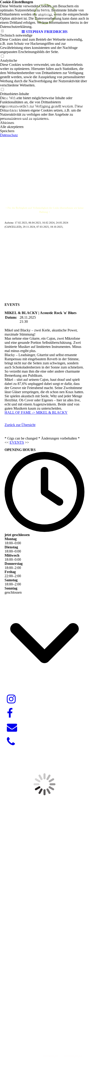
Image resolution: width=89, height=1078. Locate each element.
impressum (50, 1055)
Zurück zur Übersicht (20, 425)
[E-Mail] (12, 727)
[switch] (2, 56)
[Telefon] (11, 741)
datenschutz (73, 1055)
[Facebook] (10, 713)
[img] (44, 13)
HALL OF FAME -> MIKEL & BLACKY (36, 412)
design (56, 1034)
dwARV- (43, 1034)
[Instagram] (11, 699)
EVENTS (17, 442)
